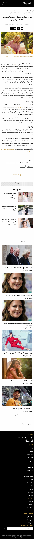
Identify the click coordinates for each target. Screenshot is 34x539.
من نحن (31, 501)
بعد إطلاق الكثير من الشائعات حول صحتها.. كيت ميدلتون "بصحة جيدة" (17, 324)
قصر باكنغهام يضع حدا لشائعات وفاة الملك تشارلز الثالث (17, 268)
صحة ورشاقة (30, 454)
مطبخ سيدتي (30, 520)
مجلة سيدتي (30, 516)
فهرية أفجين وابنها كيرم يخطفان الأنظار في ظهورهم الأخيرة (18, 353)
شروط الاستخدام (29, 507)
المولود (22, 166)
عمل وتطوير (30, 486)
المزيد (16, 414)
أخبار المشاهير (10, 163)
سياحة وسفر (30, 482)
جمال (31, 451)
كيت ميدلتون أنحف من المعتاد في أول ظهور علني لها (19, 295)
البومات (31, 495)
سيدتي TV (30, 523)
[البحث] (7, 3)
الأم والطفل (30, 467)
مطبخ (31, 461)
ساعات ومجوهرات (28, 476)
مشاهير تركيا (29, 163)
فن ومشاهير (25, 11)
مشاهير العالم (17, 11)
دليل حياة (30, 457)
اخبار (32, 479)
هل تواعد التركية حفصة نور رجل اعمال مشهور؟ (20, 381)
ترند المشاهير (20, 163)
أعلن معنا (30, 511)
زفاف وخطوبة (30, 470)
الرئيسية (32, 11)
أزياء (32, 448)
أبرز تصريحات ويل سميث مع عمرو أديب (22, 408)
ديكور (31, 489)
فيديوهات (30, 492)
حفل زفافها (20, 107)
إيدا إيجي (15, 64)
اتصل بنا (31, 504)
